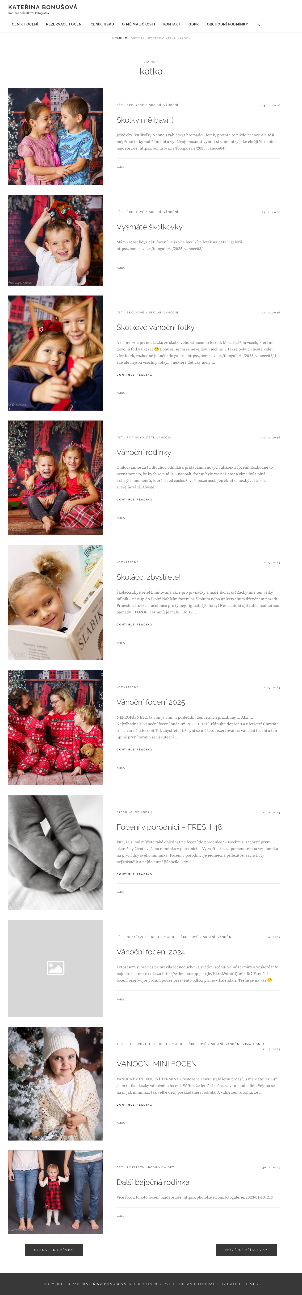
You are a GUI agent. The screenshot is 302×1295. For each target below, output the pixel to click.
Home (117, 38)
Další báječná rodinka (153, 1182)
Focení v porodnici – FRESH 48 (169, 827)
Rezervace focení (64, 24)
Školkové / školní (144, 105)
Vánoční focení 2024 (151, 951)
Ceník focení (25, 24)
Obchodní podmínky (227, 24)
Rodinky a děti (140, 437)
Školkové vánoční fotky (156, 327)
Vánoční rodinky (144, 452)
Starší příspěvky (53, 1250)
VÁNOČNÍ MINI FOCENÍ (158, 1063)
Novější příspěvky (246, 1250)
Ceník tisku (102, 24)
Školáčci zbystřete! (149, 577)
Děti (121, 105)
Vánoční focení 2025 (151, 702)
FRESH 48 (125, 812)
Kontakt (171, 24)
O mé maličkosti (138, 24)
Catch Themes (242, 1284)
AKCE (121, 1044)
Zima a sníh (253, 1044)
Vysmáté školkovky (150, 226)
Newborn (143, 812)
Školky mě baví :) (145, 120)
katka (121, 167)
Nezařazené (128, 562)
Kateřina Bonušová (43, 7)
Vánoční (171, 105)
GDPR (194, 24)
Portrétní (147, 1044)
